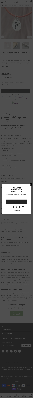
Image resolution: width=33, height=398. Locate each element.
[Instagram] (13, 207)
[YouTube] (23, 207)
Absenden (16, 202)
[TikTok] (19, 207)
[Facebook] (10, 207)
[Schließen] (31, 184)
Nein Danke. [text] (17, 210)
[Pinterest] (16, 207)
